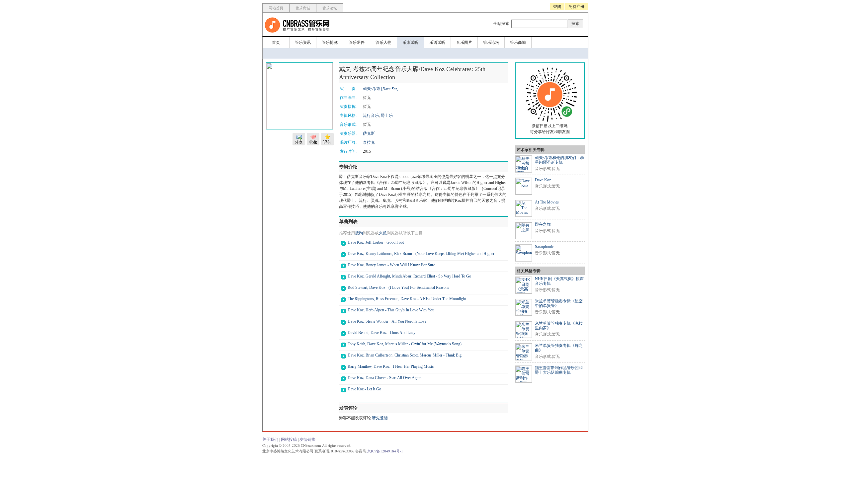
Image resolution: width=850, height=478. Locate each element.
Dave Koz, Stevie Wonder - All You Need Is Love (387, 321)
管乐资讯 (303, 42)
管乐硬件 (357, 42)
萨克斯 (369, 133)
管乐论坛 (329, 8)
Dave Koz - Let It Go (364, 389)
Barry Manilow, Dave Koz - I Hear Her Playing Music (391, 366)
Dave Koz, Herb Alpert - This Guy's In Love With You (391, 310)
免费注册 (576, 6)
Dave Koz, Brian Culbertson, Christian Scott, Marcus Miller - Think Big (405, 355)
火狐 (383, 233)
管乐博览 (330, 42)
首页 (276, 42)
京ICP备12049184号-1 (385, 450)
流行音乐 (371, 115)
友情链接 (307, 439)
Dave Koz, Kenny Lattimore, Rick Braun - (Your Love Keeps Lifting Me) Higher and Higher (421, 253)
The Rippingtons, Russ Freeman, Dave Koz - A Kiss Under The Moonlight (407, 298)
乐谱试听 (437, 42)
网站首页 (276, 8)
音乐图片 (464, 42)
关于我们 (270, 439)
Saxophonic (544, 246)
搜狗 (359, 233)
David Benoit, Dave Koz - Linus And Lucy (381, 332)
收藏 (313, 139)
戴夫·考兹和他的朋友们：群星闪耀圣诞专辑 (559, 160)
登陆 (557, 6)
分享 (299, 139)
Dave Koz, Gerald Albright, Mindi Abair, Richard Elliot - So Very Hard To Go (409, 276)
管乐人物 (383, 42)
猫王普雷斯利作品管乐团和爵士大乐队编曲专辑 (559, 370)
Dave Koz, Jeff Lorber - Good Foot (376, 242)
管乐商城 (303, 8)
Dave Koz (543, 180)
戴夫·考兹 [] (380, 88)
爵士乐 (387, 115)
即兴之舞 (543, 224)
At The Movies (547, 202)
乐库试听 (410, 42)
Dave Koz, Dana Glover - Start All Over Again (384, 377)
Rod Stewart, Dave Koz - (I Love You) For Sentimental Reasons (398, 287)
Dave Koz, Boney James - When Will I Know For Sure (391, 265)
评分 (327, 139)
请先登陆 (380, 418)
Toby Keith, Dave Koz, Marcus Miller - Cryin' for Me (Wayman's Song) (405, 344)
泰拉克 (369, 142)
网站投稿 (289, 439)
